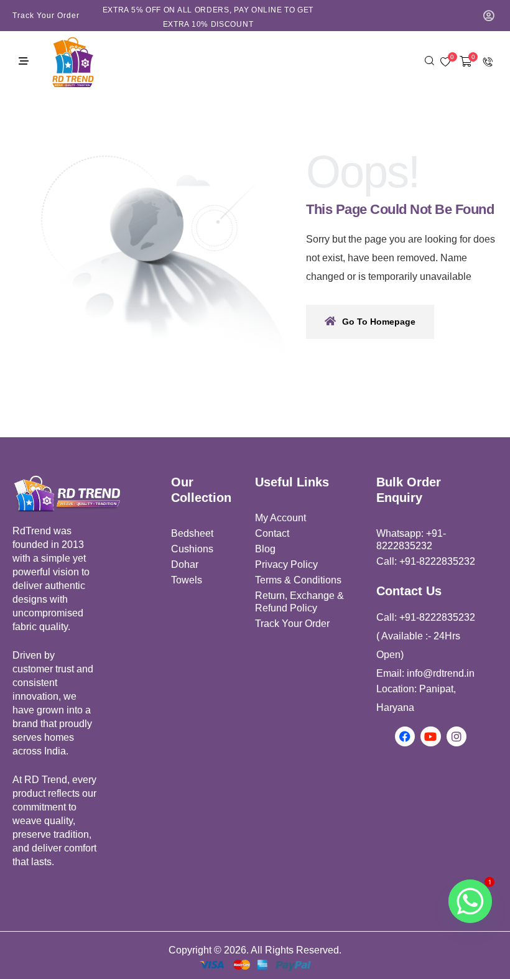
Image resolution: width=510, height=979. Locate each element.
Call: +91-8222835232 (425, 561)
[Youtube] (430, 736)
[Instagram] (456, 736)
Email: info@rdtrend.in (425, 673)
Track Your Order (46, 15)
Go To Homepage (378, 322)
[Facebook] (405, 736)
